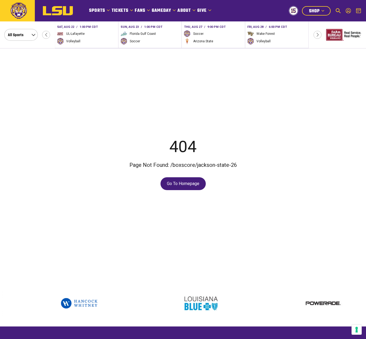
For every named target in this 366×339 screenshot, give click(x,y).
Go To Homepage (183, 183)
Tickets (119, 10)
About (184, 10)
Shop (320, 12)
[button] (46, 35)
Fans (140, 10)
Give (202, 10)
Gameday (161, 10)
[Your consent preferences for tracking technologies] (357, 330)
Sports (97, 10)
